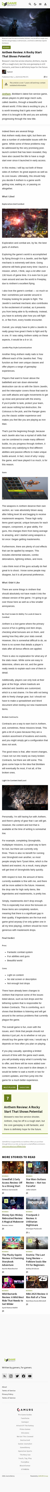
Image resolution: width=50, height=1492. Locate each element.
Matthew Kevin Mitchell (36, 1301)
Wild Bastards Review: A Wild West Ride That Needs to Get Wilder (13, 1299)
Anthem (6, 94)
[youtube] (30, 1376)
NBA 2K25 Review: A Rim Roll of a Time (37, 1295)
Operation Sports (25, 1451)
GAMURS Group (43, 1476)
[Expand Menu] (40, 4)
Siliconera (25, 1433)
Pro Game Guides (25, 1414)
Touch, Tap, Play (25, 1458)
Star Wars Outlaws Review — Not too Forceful (36, 1183)
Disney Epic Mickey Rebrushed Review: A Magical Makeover (13, 1218)
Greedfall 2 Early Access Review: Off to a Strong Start (12, 1183)
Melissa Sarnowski (10, 1189)
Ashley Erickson (32, 1268)
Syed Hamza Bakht (10, 1307)
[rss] (4, 1376)
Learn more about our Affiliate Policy (14, 1146)
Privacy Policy (7, 1394)
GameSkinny (25, 1447)
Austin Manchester (10, 1268)
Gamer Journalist (25, 1444)
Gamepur (25, 1422)
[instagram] (10, 1376)
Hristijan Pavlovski (34, 1228)
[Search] (30, 4)
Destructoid (25, 1440)
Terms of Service (8, 1390)
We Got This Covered (25, 1436)
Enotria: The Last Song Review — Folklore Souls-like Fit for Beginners (36, 1260)
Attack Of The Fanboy (25, 1425)
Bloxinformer (25, 1465)
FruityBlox (25, 1462)
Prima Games (25, 1429)
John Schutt (31, 1189)
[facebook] (23, 1376)
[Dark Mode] (35, 4)
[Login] (45, 4)
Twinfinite (25, 1418)
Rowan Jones (7, 1225)
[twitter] (17, 1376)
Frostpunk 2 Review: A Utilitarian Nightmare (32, 1220)
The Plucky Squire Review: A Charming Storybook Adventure (13, 1260)
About (4, 1387)
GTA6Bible (25, 1469)
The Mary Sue (25, 1455)
